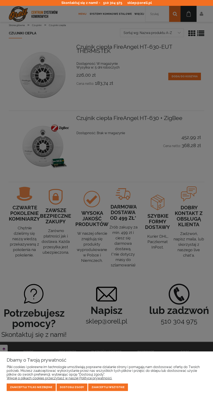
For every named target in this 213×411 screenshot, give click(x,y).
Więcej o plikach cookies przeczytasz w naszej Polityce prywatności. (59, 378)
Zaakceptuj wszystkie (108, 387)
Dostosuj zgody (72, 387)
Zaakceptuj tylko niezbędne (31, 387)
